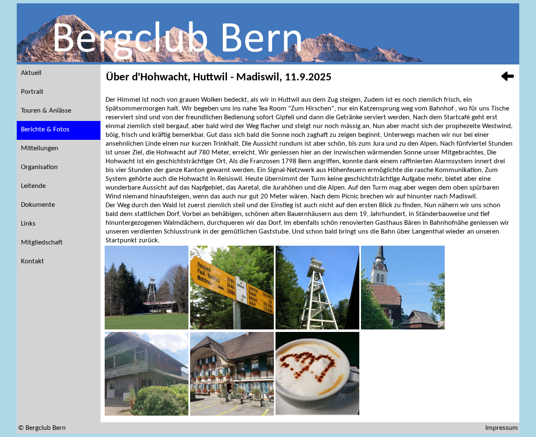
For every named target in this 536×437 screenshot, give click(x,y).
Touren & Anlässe (46, 110)
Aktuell (31, 73)
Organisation (39, 167)
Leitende (33, 186)
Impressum (501, 428)
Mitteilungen (39, 148)
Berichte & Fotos (45, 129)
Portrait (32, 91)
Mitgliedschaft (41, 242)
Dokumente (38, 204)
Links (28, 223)
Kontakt (32, 261)
